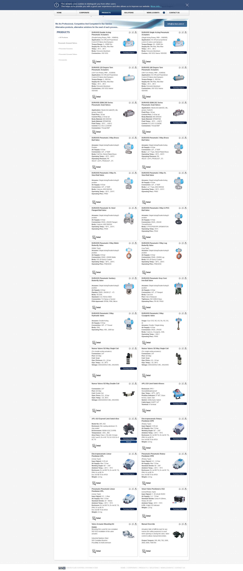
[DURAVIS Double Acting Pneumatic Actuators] (128, 35)
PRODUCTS (106, 12)
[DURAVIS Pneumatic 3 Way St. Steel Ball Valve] (178, 176)
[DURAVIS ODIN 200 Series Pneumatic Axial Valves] (128, 105)
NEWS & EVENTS (167, 568)
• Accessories (62, 60)
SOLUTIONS (128, 12)
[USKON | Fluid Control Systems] (62, 568)
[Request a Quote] (130, 32)
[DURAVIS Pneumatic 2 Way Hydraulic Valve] (128, 316)
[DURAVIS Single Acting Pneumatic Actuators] (178, 35)
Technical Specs (128, 52)
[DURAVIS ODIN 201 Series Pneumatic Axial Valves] (178, 105)
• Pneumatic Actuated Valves (67, 54)
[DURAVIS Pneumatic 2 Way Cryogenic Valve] (178, 316)
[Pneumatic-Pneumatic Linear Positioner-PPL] (128, 492)
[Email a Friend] (132, 32)
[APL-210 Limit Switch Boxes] (178, 386)
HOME (59, 12)
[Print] (135, 31)
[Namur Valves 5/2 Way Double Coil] (128, 386)
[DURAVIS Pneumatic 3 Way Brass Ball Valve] (178, 140)
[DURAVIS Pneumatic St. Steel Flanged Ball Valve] (128, 211)
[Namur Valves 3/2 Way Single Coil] (178, 351)
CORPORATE (84, 12)
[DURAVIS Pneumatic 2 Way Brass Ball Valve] (128, 140)
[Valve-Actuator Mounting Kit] (128, 527)
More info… (156, 6)
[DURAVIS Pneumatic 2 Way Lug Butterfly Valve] (178, 246)
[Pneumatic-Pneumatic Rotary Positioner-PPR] (178, 457)
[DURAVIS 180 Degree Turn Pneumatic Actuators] (178, 70)
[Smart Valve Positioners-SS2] (178, 492)
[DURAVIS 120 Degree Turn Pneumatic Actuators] (128, 70)
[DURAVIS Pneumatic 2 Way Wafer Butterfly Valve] (128, 246)
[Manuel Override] (178, 527)
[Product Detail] (97, 59)
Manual (128, 442)
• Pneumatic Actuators (65, 48)
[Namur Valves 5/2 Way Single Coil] (128, 351)
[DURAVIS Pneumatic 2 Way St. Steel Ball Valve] (128, 176)
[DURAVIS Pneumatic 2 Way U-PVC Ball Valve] (178, 211)
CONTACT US (180, 568)
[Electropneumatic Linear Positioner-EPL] (128, 457)
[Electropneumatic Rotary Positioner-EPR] (178, 421)
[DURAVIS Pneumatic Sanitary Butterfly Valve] (128, 281)
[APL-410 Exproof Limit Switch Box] (128, 421)
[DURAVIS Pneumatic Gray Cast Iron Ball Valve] (178, 281)
